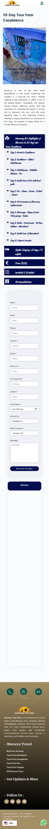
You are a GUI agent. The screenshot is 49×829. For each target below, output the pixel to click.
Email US (39, 697)
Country (13, 341)
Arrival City (14, 416)
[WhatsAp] (23, 691)
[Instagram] (6, 801)
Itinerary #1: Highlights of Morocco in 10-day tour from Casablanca (23, 142)
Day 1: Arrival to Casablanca (22, 152)
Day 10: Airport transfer (20, 240)
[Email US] (38, 691)
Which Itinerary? (17, 428)
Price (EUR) (21, 263)
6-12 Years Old (16, 379)
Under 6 (13, 391)
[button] (41, 3)
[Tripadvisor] (18, 801)
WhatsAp (24, 697)
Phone (12, 328)
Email (12, 315)
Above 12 (14, 366)
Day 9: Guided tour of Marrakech (24, 233)
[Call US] (10, 691)
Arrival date (15, 404)
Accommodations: (23, 282)
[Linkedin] (24, 801)
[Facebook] (12, 801)
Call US (10, 697)
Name (12, 302)
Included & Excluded (24, 272)
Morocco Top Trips (12, 717)
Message (14, 440)
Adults (13, 353)
